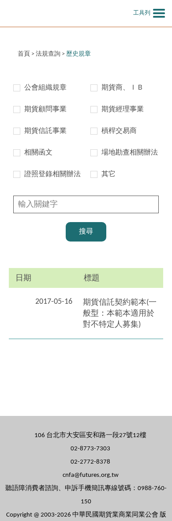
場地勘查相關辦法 (129, 152)
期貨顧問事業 (45, 109)
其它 (108, 174)
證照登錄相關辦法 (52, 174)
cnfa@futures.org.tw (91, 475)
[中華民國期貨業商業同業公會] (59, 13)
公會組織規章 (45, 87)
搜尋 (86, 231)
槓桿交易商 (119, 131)
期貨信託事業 (45, 131)
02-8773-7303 (90, 448)
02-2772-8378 (90, 462)
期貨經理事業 (122, 109)
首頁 (24, 54)
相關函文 (38, 152)
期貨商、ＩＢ (122, 87)
